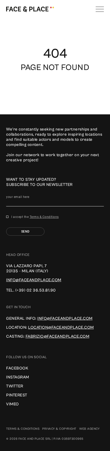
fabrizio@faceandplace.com (58, 336)
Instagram (17, 377)
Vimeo (12, 404)
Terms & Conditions (44, 217)
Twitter (14, 386)
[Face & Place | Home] (30, 9)
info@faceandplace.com (33, 280)
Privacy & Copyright (59, 428)
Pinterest (16, 395)
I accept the (35, 217)
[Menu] (100, 9)
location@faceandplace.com (61, 327)
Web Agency (89, 428)
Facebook (17, 368)
